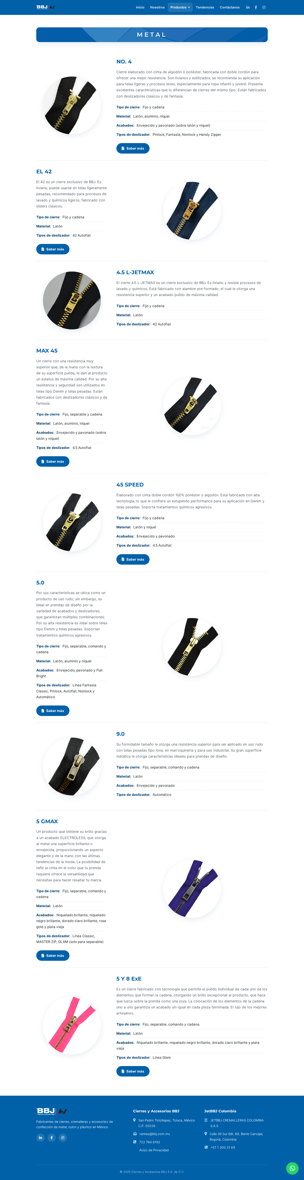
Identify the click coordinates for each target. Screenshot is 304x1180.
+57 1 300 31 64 (223, 1147)
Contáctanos (230, 7)
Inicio (140, 7)
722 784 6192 (149, 1142)
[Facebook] (256, 7)
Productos (178, 7)
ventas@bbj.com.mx (154, 1134)
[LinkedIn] (248, 7)
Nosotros (157, 7)
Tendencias (205, 7)
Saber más (135, 148)
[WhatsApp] (292, 1168)
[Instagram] (264, 7)
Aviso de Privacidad (154, 1150)
